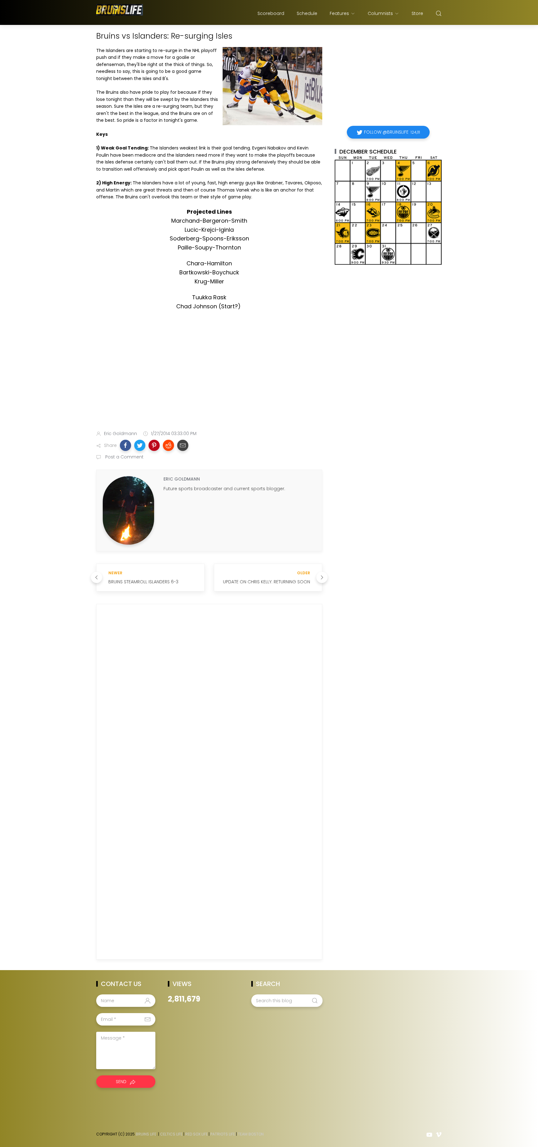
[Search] (439, 13)
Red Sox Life (196, 1134)
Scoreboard (270, 13)
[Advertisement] (209, 376)
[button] (125, 445)
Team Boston (251, 1134)
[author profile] (128, 510)
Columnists (380, 13)
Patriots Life (222, 1134)
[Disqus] (209, 698)
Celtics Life (171, 1134)
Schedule (307, 13)
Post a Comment (124, 457)
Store (417, 13)
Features (339, 13)
